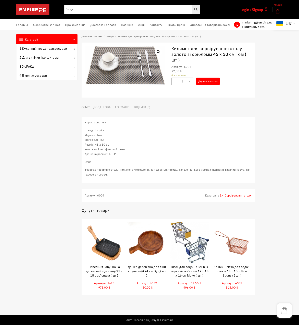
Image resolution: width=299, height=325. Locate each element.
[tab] (87, 107)
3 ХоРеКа (27, 66)
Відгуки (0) (142, 107)
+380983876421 (253, 27)
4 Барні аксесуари (33, 75)
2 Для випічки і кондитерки (40, 57)
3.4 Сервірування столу (236, 195)
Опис (86, 107)
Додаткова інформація (111, 107)
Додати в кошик (208, 81)
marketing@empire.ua (257, 22)
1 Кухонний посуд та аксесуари (43, 48)
